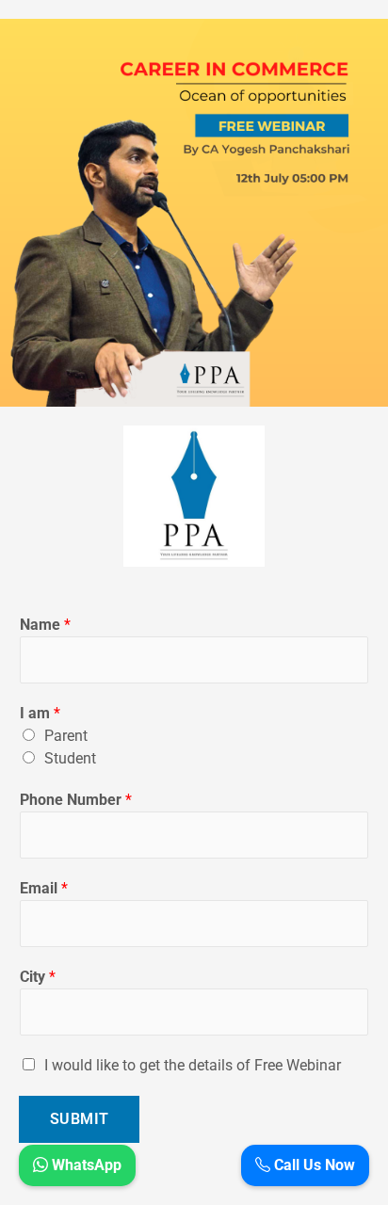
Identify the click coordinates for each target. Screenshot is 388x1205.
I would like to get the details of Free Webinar (192, 1065)
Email (44, 888)
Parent (66, 736)
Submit (79, 1119)
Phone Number (76, 800)
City (38, 977)
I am (40, 713)
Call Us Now (312, 1165)
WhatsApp (84, 1165)
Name (45, 625)
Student (70, 758)
